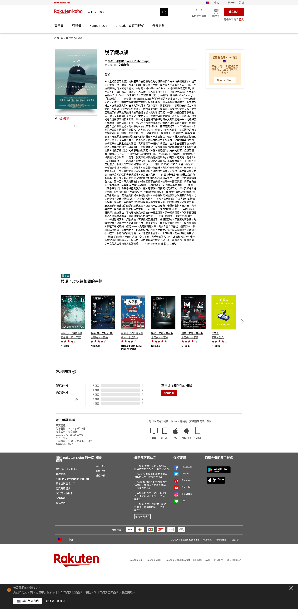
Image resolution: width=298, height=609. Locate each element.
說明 (241, 2)
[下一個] (242, 321)
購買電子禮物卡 (64, 493)
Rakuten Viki (135, 559)
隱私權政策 (221, 540)
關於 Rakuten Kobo (66, 469)
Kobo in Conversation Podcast (72, 478)
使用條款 (207, 540)
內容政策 (235, 540)
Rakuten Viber (153, 559)
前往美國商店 (30, 601)
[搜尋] (164, 12)
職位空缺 (100, 475)
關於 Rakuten (233, 559)
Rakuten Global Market (177, 559)
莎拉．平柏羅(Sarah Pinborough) (129, 61)
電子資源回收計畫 (65, 483)
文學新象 (123, 64)
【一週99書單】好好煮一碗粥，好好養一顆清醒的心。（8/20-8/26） (151, 507)
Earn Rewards (62, 2)
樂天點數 (159, 25)
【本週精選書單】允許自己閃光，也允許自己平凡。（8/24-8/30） (150, 496)
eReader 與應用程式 (130, 25)
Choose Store (225, 80)
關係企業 (100, 470)
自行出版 (100, 466)
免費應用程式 (63, 488)
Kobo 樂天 (68, 12)
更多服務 (218, 559)
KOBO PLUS (99, 25)
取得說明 (61, 498)
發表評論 (169, 392)
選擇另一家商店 (55, 601)
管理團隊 (61, 474)
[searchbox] (127, 12)
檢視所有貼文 (142, 516)
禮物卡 (231, 2)
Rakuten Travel (201, 559)
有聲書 (77, 25)
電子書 (59, 25)
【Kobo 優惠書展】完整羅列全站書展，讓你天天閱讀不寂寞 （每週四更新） (150, 484)
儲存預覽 (64, 118)
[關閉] (291, 588)
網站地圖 (61, 503)
